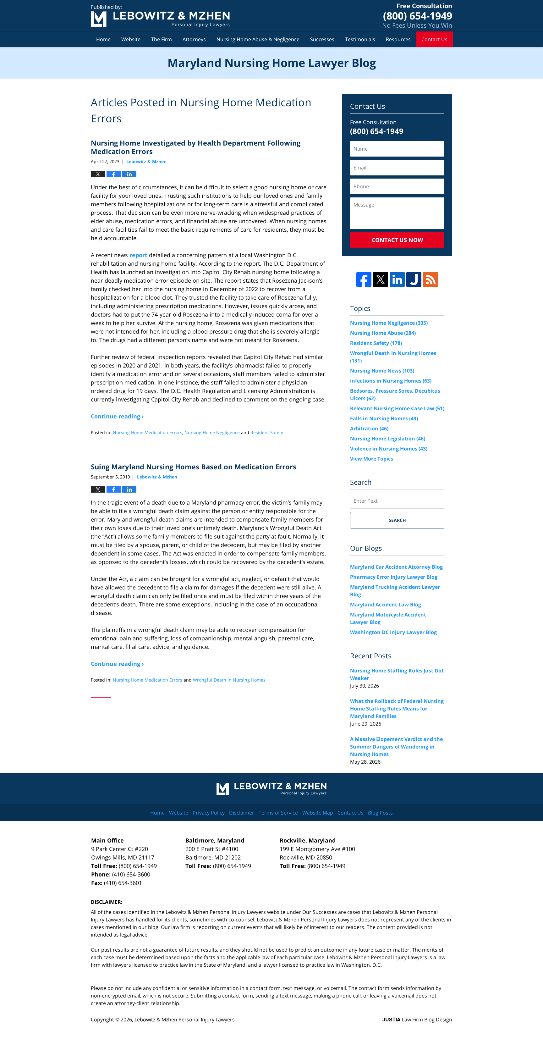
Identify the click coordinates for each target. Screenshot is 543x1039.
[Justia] (413, 279)
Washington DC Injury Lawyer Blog (393, 632)
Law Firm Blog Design (417, 1019)
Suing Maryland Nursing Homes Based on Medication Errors (193, 466)
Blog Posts (380, 812)
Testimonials (360, 39)
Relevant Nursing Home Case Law (397, 408)
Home (103, 39)
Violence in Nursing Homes (388, 448)
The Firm (161, 39)
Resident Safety (266, 432)
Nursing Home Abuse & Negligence (258, 39)
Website (130, 39)
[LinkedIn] (397, 279)
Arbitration (369, 428)
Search (397, 520)
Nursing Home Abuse (383, 332)
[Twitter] (380, 279)
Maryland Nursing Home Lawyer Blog (160, 16)
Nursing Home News (382, 370)
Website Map (317, 812)
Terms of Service (278, 812)
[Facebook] (363, 279)
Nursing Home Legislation (387, 438)
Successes (322, 39)
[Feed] (430, 279)
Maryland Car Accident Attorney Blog (396, 566)
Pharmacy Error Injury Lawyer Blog (393, 576)
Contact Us (434, 39)
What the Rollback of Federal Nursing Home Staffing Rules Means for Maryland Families (397, 709)
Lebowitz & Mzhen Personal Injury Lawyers (184, 1019)
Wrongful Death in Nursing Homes (229, 680)
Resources (398, 39)
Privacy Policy (209, 812)
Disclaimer (241, 812)
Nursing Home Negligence (212, 432)
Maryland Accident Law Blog (385, 604)
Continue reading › (117, 416)
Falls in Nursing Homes (384, 418)
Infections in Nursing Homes (390, 380)
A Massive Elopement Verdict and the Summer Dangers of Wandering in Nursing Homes (396, 747)
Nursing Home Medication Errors (147, 432)
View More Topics (371, 458)
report (138, 255)
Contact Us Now (397, 240)
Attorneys (194, 39)
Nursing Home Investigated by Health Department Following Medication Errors (195, 147)
